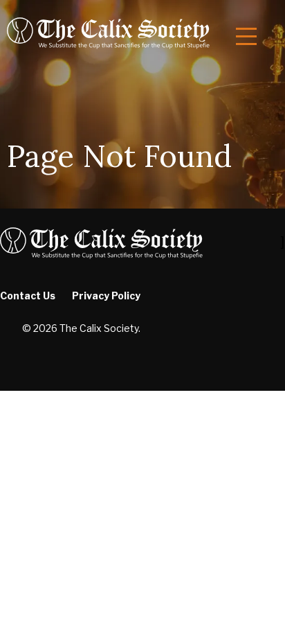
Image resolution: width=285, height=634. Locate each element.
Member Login (63, 295)
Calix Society (108, 32)
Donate (45, 322)
